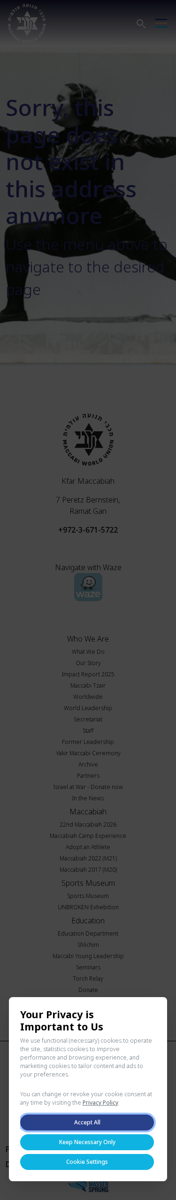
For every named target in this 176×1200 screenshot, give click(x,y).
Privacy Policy (100, 1103)
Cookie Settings (87, 1162)
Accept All (87, 1122)
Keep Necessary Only (87, 1142)
